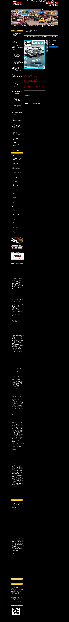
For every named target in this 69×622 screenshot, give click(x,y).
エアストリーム (14, 175)
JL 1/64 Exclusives (15, 78)
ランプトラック (14, 180)
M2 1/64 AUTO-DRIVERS (16, 98)
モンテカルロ (14, 197)
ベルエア (13, 190)
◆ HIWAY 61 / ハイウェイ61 (17, 67)
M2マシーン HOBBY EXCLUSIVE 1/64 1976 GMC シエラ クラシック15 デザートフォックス (17, 314)
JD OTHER (14, 75)
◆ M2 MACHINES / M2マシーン (17, 91)
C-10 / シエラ (14, 201)
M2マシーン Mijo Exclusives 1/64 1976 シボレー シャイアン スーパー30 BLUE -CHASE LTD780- (17, 514)
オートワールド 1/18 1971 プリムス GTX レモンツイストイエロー (18, 297)
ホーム (14, 618)
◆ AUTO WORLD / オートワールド (30, 30)
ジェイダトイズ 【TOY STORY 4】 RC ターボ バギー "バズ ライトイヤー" (17, 435)
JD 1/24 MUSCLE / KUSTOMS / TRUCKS (18, 71)
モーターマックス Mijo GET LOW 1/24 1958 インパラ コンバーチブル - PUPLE (17, 406)
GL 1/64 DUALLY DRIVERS (16, 61)
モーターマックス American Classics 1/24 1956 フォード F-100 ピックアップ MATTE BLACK (17, 361)
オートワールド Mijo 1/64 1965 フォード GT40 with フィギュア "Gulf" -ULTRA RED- (18, 382)
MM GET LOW (14, 114)
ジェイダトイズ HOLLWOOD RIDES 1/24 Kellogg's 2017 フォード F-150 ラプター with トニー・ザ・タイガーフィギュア (17, 437)
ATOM (55, 618)
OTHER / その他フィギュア (16, 134)
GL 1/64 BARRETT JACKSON (16, 57)
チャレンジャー (14, 220)
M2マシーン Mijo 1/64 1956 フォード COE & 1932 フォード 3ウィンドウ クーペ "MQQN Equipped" (17, 397)
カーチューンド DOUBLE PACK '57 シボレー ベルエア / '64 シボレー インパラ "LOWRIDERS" (17, 481)
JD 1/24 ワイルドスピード (16, 74)
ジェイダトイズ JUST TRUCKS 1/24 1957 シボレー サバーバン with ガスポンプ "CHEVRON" (18, 440)
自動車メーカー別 (28, 31)
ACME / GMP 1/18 (15, 35)
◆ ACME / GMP (14, 34)
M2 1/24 (14, 92)
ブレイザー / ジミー (15, 203)
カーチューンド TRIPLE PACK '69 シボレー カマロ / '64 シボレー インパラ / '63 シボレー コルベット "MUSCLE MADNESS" (17, 478)
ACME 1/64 (14, 36)
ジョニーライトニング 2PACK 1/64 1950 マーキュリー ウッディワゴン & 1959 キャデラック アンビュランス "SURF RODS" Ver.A (18, 567)
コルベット (13, 188)
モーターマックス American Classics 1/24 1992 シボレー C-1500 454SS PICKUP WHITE (17, 475)
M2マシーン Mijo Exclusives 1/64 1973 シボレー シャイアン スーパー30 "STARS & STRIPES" (17, 491)
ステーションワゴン (15, 181)
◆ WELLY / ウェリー (15, 126)
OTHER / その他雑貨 (16, 150)
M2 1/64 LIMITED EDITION (16, 93)
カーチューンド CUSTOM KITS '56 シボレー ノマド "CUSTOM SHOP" (18, 484)
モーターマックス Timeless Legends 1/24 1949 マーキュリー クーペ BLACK (17, 416)
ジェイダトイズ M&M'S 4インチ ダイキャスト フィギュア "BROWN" (18, 392)
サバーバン (13, 198)
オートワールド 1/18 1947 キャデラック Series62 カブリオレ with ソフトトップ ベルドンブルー (17, 331)
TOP (24, 30)
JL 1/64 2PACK (14, 83)
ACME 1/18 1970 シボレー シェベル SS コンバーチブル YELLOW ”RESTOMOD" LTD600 (18, 334)
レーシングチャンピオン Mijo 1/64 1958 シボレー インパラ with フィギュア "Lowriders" (18, 576)
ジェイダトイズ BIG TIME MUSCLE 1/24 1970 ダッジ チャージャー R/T (17, 451)
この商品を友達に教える (28, 95)
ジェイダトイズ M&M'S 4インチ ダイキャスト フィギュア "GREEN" (18, 388)
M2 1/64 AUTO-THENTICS (16, 100)
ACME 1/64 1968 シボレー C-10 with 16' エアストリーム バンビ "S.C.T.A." (17, 305)
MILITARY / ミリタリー (15, 171)
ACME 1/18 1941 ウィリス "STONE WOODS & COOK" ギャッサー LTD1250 (17, 274)
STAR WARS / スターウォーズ (16, 149)
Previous (9, 17)
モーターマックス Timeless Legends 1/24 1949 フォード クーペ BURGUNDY (17, 418)
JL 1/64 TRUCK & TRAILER (16, 84)
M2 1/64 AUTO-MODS (16, 106)
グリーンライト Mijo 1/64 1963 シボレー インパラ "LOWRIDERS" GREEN (17, 536)
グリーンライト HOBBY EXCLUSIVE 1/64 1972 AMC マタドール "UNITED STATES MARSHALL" (17, 562)
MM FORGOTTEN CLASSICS (16, 118)
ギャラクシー (14, 209)
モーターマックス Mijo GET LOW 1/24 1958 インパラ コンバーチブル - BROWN (17, 408)
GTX (12, 226)
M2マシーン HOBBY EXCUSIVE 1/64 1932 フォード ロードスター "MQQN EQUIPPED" (18, 564)
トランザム (13, 205)
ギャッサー (13, 173)
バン (12, 182)
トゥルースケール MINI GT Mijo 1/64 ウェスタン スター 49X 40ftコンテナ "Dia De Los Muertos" (17, 358)
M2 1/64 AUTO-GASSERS (16, 101)
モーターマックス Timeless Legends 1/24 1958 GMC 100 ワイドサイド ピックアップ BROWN (17, 410)
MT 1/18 (14, 108)
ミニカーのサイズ (28, 32)
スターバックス (14, 232)
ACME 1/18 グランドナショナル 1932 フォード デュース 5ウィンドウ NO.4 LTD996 (17, 267)
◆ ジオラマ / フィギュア (16, 130)
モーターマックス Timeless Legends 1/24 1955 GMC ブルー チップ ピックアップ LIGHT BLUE (17, 413)
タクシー (13, 184)
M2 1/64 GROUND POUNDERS (17, 105)
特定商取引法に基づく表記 (48, 618)
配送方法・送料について (41, 618)
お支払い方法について (34, 618)
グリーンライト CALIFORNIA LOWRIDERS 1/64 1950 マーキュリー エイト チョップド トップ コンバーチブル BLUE (18, 552)
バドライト (13, 235)
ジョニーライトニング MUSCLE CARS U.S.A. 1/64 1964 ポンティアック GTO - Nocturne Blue (18, 573)
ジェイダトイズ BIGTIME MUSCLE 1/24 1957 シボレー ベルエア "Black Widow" (17, 374)
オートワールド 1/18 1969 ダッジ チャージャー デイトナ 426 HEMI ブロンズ (18, 283)
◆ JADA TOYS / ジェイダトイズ (17, 70)
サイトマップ (13, 581)
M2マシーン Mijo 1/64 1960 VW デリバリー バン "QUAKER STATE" (18, 546)
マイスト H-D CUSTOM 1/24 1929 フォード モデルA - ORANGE (17, 433)
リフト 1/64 (14, 137)
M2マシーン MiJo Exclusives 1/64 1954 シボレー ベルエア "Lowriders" (17, 423)
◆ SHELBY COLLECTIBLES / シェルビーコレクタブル (18, 123)
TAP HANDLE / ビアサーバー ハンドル (18, 146)
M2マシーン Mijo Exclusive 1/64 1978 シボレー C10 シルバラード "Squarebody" (17, 431)
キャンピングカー (14, 176)
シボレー (33, 31)
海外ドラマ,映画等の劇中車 (16, 168)
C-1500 (13, 202)
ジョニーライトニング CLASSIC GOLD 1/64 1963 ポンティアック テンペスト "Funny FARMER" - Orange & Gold (18, 556)
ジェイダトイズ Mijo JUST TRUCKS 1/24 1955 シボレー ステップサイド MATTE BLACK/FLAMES (17, 372)
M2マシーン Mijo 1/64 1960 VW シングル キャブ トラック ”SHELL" (17, 550)
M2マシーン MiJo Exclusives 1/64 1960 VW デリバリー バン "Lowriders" (17, 420)
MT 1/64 (14, 111)
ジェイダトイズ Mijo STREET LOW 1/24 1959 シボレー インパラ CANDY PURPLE (17, 400)
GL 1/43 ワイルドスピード (16, 53)
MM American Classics (16, 117)
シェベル (13, 193)
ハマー (13, 230)
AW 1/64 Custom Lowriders (16, 43)
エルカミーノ (14, 194)
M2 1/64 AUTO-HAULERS (16, 97)
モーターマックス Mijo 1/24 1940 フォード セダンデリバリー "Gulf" (18, 471)
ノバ (12, 196)
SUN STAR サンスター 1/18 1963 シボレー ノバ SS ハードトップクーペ (17, 279)
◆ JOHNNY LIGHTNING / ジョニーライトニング (17, 77)
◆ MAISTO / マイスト (16, 107)
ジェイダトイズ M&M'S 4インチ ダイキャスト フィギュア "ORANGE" (17, 390)
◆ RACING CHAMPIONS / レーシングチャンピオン (17, 121)
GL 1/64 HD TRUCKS (15, 64)
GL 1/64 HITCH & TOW (16, 63)
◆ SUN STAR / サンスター (16, 125)
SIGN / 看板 (14, 145)
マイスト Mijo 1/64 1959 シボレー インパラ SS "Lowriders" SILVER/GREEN (17, 539)
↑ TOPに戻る (56, 615)
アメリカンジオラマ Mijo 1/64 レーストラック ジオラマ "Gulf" (17, 341)
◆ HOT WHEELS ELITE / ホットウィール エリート (17, 69)
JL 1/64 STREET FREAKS (16, 87)
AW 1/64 (37, 30)
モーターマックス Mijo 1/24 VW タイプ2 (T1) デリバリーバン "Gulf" (17, 473)
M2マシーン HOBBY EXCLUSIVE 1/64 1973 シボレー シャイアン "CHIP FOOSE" (17, 353)
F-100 (13, 213)
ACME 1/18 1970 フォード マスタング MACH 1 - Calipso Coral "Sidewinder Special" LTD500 (17, 369)
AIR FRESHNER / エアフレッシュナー (17, 144)
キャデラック (14, 186)
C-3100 (13, 200)
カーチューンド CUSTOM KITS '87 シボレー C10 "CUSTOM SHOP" (17, 486)
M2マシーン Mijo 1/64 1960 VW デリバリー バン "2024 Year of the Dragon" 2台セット (18, 548)
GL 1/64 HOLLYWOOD (16, 56)
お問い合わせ (22, 618)
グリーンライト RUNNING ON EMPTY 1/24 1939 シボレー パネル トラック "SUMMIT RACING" (17, 468)
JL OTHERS (14, 90)
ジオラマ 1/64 (14, 139)
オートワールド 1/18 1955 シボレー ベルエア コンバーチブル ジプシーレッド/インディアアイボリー (18, 328)
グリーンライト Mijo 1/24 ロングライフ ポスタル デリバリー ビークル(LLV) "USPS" (17, 466)
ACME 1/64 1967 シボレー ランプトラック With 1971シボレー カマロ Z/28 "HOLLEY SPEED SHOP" (17, 285)
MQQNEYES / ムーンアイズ (16, 158)
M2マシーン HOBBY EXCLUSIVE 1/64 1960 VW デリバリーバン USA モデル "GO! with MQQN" (17, 428)
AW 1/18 (14, 40)
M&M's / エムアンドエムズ (16, 163)
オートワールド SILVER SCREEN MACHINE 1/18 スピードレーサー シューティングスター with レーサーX (18, 320)
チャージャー (14, 219)
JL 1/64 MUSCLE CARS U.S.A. (16, 81)
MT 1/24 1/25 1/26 (15, 110)
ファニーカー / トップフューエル (17, 172)
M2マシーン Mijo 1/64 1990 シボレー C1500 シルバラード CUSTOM (17, 395)
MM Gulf (14, 119)
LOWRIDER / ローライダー (16, 159)
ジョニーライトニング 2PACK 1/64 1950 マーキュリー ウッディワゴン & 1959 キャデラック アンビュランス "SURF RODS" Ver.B (18, 570)
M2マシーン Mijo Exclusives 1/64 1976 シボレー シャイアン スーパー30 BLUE (17, 488)
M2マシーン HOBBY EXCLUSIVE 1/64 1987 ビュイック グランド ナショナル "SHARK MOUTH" (17, 425)
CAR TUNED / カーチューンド (17, 45)
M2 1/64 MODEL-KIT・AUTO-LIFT (17, 104)
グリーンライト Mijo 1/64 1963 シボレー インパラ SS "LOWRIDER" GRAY (17, 363)
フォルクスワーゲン (15, 231)
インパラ (13, 192)
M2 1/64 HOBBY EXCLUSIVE (16, 94)
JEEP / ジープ (14, 228)
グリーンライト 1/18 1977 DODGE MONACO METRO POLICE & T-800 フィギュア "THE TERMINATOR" (17, 302)
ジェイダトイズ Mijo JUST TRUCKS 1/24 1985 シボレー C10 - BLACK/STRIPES (17, 464)
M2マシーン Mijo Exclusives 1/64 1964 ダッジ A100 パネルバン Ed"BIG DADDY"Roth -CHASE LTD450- (17, 531)
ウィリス (13, 215)
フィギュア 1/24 (15, 132)
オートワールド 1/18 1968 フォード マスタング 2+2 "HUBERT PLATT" (18, 281)
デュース (13, 211)
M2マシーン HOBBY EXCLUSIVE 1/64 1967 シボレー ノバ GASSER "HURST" (17, 309)
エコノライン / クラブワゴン (16, 214)
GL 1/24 (14, 50)
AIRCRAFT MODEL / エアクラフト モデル (18, 143)
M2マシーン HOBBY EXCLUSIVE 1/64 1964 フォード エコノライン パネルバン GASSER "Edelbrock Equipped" (17, 317)
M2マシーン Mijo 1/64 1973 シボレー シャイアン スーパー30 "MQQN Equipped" (17, 544)
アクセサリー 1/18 (15, 140)
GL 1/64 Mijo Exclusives (16, 54)
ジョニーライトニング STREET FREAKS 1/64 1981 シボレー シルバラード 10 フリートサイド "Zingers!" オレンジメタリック (18, 336)
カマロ (13, 189)
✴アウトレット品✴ (15, 185)
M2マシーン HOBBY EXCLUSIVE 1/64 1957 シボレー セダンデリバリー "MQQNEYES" (17, 559)
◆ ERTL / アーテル (15, 46)
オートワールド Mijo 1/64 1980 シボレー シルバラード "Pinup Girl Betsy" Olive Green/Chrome (17, 348)
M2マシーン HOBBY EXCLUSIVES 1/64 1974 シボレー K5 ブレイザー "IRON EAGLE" (17, 494)
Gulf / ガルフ (14, 164)
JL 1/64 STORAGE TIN (15, 82)
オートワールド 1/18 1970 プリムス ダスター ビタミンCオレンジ (18, 307)
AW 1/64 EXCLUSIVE (15, 42)
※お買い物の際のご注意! (16, 33)
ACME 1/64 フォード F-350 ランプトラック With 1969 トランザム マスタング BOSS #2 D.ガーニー (18, 293)
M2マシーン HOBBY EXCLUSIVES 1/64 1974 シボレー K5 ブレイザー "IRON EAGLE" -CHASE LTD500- (17, 525)
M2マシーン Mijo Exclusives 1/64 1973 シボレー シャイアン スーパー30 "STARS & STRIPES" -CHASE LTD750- (17, 519)
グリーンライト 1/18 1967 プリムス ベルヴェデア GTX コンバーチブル (18, 277)
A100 (12, 223)
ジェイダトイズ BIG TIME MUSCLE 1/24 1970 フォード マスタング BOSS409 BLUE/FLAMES (17, 448)
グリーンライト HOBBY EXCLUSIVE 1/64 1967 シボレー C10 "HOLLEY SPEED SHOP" (18, 325)
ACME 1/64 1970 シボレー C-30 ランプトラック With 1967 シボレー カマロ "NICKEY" (18, 295)
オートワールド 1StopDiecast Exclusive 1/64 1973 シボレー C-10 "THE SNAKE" (17, 351)
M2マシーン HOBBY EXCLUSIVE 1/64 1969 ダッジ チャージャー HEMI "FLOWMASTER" (17, 355)
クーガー (13, 218)
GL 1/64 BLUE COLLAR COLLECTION (18, 60)
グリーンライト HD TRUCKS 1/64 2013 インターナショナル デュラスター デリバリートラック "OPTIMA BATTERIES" (18, 366)
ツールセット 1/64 (15, 138)
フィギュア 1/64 (15, 133)
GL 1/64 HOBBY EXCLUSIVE (16, 55)
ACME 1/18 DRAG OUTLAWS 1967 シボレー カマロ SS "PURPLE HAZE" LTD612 (17, 323)
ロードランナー (14, 227)
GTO (12, 206)
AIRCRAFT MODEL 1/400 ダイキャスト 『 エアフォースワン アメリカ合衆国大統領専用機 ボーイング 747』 (17, 345)
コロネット (13, 222)
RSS (53, 618)
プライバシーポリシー (27, 618)
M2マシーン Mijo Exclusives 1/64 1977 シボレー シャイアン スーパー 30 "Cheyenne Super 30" (17, 461)
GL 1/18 (14, 49)
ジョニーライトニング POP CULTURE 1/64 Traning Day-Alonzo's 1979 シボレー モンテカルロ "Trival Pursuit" (17, 541)
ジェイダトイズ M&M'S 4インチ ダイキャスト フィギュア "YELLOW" (18, 386)
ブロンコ (13, 210)
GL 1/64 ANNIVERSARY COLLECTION (18, 62)
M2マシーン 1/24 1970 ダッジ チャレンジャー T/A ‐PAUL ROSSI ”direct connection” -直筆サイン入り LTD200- (18, 454)
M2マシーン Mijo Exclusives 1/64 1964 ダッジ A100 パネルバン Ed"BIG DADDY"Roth (17, 497)
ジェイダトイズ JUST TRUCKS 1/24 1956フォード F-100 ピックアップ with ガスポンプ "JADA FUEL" (18, 443)
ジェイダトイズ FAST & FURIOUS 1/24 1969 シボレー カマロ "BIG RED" (17, 446)
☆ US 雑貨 (14, 142)
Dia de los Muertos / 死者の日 (17, 162)
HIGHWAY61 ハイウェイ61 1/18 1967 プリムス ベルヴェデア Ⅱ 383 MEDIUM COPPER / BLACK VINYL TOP (17, 272)
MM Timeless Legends (16, 115)
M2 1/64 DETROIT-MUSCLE (16, 99)
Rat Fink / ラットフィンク (16, 160)
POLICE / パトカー (15, 169)
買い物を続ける (27, 96)
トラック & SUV (14, 177)
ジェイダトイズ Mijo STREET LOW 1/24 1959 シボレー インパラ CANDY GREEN (17, 402)
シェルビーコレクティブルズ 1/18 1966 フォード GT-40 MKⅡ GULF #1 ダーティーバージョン (17, 311)
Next (59, 17)
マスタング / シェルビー (15, 207)
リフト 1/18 (14, 135)
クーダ (13, 224)
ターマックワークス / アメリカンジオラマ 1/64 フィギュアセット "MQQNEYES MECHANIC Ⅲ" (17, 377)
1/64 (32, 32)
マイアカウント (17, 618)
